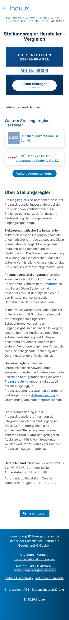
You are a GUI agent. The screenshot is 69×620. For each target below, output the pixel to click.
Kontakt (42, 554)
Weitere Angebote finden (34, 173)
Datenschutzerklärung (48, 589)
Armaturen (50, 284)
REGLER (33, 21)
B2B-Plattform (13, 17)
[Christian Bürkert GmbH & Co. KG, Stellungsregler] (14, 138)
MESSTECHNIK (16, 21)
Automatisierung (43, 395)
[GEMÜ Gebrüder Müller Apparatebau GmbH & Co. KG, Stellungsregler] (11, 158)
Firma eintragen (34, 513)
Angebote (27, 554)
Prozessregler (15, 381)
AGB (26, 589)
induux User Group (19, 578)
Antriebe (32, 239)
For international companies (34, 559)
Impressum (13, 589)
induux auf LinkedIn (49, 578)
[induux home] (20, 7)
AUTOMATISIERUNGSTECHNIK (42, 17)
